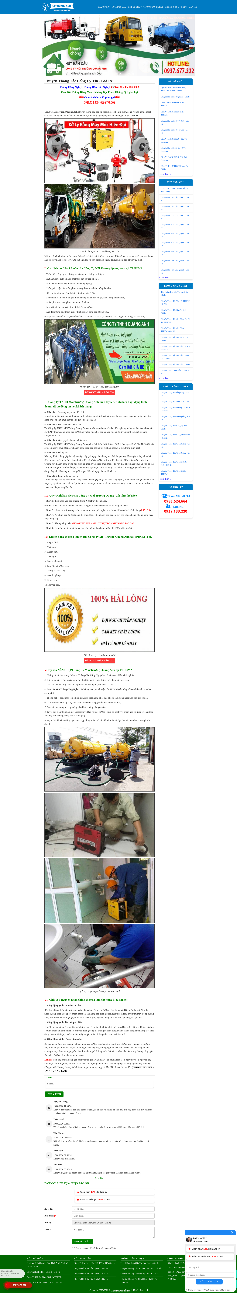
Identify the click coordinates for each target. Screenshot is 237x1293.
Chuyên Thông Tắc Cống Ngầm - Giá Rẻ (175, 454)
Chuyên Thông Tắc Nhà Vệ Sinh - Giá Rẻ (174, 311)
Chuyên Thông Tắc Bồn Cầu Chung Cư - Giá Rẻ (175, 356)
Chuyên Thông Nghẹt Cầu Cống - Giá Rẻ (175, 371)
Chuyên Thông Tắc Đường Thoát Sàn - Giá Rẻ (175, 409)
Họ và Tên (48, 1209)
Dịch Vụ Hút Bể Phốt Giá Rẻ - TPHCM (173, 113)
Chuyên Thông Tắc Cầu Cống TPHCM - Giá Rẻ (172, 329)
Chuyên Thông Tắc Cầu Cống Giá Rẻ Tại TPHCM (175, 320)
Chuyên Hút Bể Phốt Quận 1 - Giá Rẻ (175, 97)
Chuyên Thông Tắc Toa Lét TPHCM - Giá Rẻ (175, 302)
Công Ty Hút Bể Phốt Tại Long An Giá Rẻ (174, 167)
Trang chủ (104, 7)
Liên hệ (193, 7)
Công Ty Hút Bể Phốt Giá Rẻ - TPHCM (173, 104)
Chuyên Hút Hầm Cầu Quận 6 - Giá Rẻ (175, 244)
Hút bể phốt (135, 7)
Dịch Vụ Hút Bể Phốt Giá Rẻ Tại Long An (174, 158)
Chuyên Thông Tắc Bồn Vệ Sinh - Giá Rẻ (174, 338)
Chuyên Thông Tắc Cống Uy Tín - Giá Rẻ (174, 427)
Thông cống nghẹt (176, 7)
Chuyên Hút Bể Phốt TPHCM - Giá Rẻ (175, 122)
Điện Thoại (50, 1216)
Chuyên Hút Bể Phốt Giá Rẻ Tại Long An (173, 149)
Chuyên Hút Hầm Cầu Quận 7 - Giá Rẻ (175, 253)
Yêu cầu (47, 1229)
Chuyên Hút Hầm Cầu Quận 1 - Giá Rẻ (175, 198)
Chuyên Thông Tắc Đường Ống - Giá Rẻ (175, 418)
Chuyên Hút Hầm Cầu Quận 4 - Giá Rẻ (175, 226)
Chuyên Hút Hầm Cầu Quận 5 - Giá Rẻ (175, 235)
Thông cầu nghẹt (153, 7)
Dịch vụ (47, 1223)
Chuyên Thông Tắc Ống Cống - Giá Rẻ (175, 394)
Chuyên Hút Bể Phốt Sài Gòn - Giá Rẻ (174, 131)
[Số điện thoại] (7, 1285)
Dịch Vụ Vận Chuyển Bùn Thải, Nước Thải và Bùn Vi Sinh (173, 89)
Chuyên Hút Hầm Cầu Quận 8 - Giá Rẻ (175, 262)
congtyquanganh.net (120, 1290)
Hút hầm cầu (119, 7)
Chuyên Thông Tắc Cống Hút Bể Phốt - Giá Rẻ (174, 463)
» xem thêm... (165, 174)
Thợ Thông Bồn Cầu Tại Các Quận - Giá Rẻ (175, 293)
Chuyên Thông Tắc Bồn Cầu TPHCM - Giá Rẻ (175, 347)
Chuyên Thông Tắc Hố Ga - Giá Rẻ (175, 402)
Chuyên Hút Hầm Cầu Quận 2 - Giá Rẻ (175, 207)
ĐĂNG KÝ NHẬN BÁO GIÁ (99, 392)
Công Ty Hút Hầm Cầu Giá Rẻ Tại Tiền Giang (174, 189)
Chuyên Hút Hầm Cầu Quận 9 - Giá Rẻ (175, 271)
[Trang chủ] (57, 7)
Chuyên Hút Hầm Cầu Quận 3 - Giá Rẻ (175, 217)
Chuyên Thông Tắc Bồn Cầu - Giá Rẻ (175, 364)
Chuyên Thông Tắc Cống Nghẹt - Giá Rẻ (175, 445)
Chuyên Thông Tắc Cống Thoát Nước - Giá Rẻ (175, 436)
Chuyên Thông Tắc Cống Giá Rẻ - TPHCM (174, 472)
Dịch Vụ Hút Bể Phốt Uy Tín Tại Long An (174, 140)
